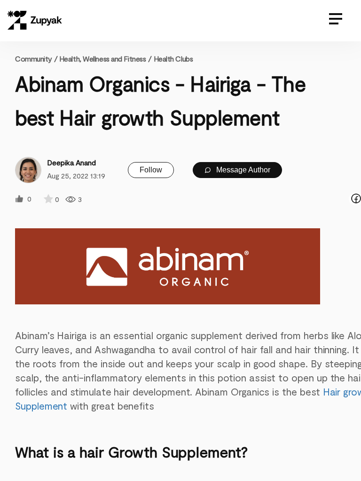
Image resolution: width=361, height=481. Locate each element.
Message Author (242, 170)
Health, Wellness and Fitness (102, 58)
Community (36, 58)
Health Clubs (173, 58)
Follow (151, 170)
